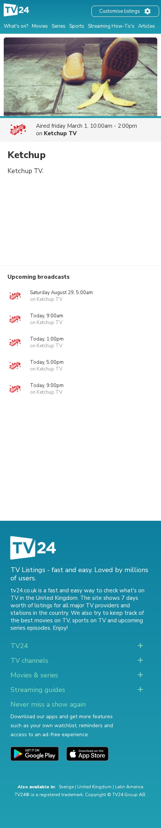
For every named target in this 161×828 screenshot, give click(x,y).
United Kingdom (94, 787)
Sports (76, 26)
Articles (146, 26)
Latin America (129, 787)
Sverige (66, 787)
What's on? (16, 26)
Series (59, 26)
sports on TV (89, 620)
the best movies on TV (40, 620)
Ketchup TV (60, 133)
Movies (40, 26)
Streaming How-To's (111, 26)
